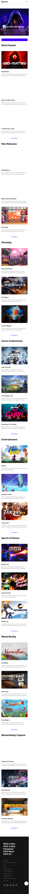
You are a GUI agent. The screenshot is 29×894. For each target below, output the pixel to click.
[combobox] (14, 40)
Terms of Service (7, 871)
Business (5, 860)
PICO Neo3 (8, 851)
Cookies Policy (7, 874)
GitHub (5, 867)
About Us (5, 880)
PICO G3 (7, 854)
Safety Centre (7, 876)
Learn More (14, 138)
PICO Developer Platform (10, 862)
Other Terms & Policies (9, 878)
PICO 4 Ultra (9, 844)
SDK (4, 864)
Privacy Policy (7, 869)
